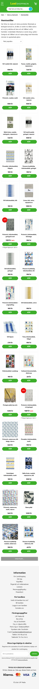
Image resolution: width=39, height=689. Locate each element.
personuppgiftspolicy (23, 660)
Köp (10, 73)
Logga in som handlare (19, 605)
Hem (2, 15)
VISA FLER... (19, 559)
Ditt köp (19, 579)
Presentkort (19, 592)
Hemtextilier (24, 15)
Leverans (19, 587)
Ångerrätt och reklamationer (20, 584)
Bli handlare (19, 603)
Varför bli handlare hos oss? (19, 600)
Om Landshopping (19, 576)
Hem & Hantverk (12, 15)
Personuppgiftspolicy (19, 589)
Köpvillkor (19, 581)
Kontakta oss (19, 608)
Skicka (34, 654)
